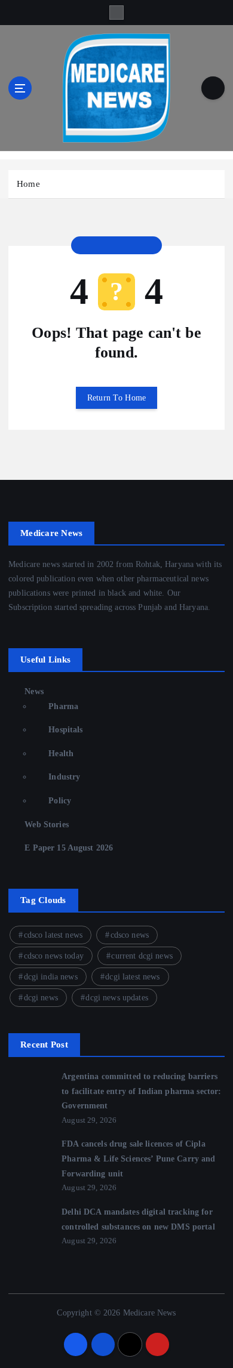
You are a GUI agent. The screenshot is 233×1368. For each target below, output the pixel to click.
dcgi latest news (132, 976)
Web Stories (46, 824)
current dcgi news (141, 955)
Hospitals (65, 729)
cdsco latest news (53, 935)
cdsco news (130, 935)
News (34, 691)
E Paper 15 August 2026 (68, 847)
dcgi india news (51, 976)
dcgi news (41, 997)
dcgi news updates (116, 997)
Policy (59, 800)
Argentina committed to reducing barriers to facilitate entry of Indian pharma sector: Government (141, 1090)
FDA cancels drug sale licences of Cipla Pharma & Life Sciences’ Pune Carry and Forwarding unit (138, 1158)
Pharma (63, 706)
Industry (64, 776)
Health (60, 753)
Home (28, 184)
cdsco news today (54, 955)
